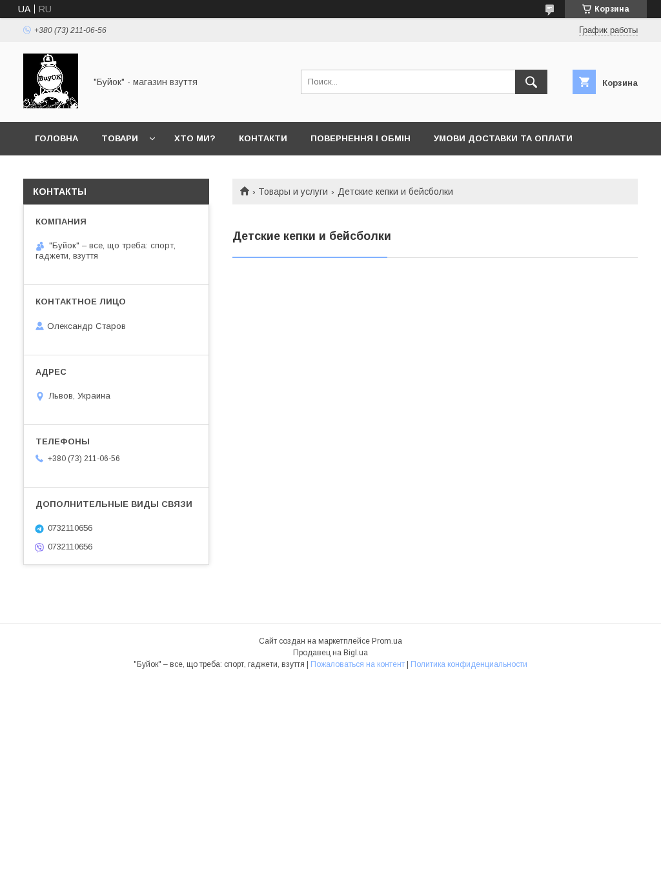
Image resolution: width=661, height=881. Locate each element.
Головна (56, 138)
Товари (119, 138)
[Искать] (531, 82)
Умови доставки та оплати (503, 138)
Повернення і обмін (360, 138)
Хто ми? (195, 138)
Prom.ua (387, 641)
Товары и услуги (293, 191)
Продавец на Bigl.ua (330, 652)
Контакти (263, 138)
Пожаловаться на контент (357, 664)
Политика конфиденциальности (469, 664)
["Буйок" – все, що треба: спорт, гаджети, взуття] (50, 105)
